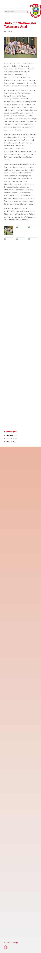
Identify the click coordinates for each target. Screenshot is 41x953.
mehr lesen (11, 503)
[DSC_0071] (20, 230)
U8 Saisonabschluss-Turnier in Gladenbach (18, 618)
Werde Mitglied (10, 435)
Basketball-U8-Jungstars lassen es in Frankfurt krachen (19, 775)
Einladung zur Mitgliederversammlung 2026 (18, 520)
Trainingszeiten (10, 438)
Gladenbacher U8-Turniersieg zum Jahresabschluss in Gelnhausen (20, 671)
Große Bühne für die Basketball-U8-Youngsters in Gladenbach (19, 723)
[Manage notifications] (5, 947)
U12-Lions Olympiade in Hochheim (20, 855)
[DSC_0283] (20, 321)
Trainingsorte (10, 441)
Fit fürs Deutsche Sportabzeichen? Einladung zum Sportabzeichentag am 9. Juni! (19, 470)
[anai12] (32, 321)
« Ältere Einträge (11, 943)
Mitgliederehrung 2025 (15, 900)
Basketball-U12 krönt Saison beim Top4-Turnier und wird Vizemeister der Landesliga (20, 568)
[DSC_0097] (8, 230)
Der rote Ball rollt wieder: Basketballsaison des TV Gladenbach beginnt (16, 829)
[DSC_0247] (32, 230)
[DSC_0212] (8, 321)
